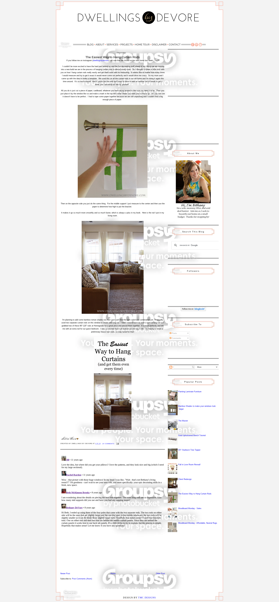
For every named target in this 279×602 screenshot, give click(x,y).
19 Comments (108, 443)
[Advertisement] (139, 34)
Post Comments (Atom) (82, 579)
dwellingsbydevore (100, 60)
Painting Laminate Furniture (189, 392)
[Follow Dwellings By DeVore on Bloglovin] (193, 310)
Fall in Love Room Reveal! (189, 464)
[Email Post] (117, 443)
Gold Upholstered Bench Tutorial (192, 435)
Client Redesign (185, 479)
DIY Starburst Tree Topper (189, 450)
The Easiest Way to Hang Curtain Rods (194, 494)
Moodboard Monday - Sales (189, 508)
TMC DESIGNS (147, 597)
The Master (183, 421)
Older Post (160, 573)
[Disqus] (112, 491)
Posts (174, 333)
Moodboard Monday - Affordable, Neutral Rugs (197, 523)
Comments (176, 338)
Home (113, 573)
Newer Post (65, 573)
